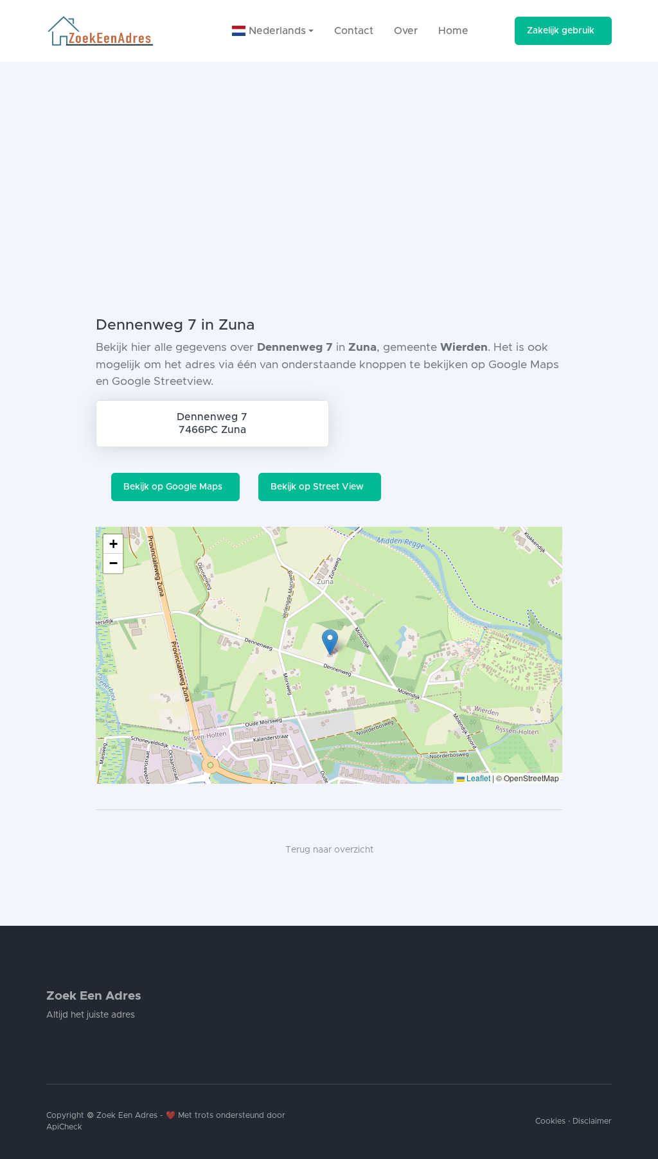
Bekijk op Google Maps (172, 486)
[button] (330, 642)
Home (453, 31)
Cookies (550, 1121)
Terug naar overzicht (329, 849)
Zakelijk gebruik (560, 30)
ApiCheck (64, 1127)
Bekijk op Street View (317, 486)
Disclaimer (592, 1121)
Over (406, 31)
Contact (353, 31)
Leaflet (477, 777)
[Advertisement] (329, 158)
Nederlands (275, 31)
